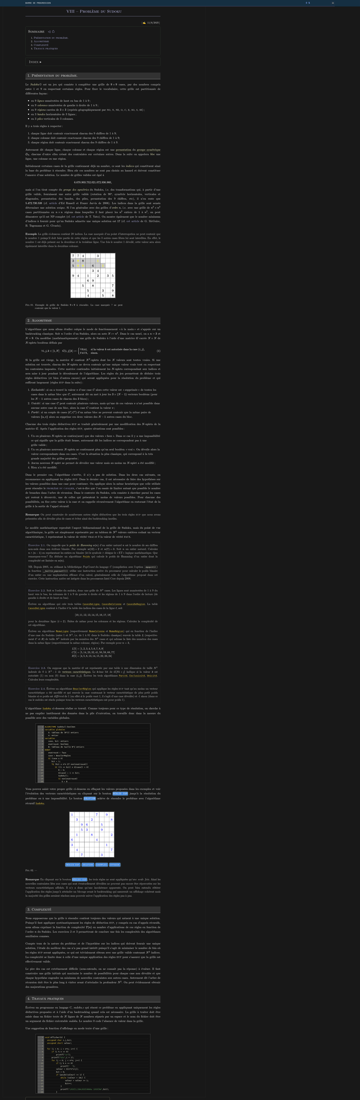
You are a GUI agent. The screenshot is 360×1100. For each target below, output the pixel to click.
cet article (78, 216)
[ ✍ (144, 22)
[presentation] (114, 84)
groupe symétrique (148, 149)
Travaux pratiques (46, 48)
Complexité (41, 45)
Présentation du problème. (51, 38)
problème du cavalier (60, 488)
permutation (123, 149)
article (53, 203)
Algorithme (41, 41)
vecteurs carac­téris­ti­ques (76, 672)
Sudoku (47, 708)
